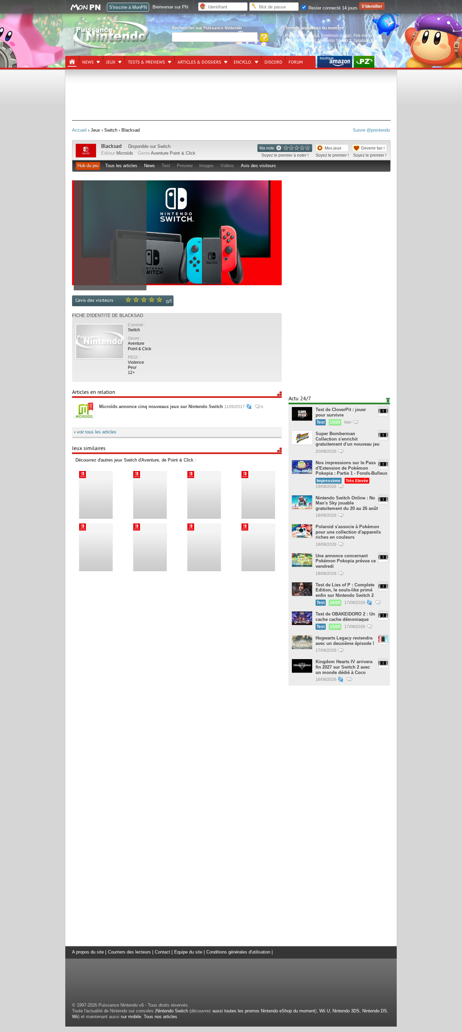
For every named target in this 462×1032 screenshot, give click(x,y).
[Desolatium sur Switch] (204, 495)
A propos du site (88, 952)
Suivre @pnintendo (371, 130)
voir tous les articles (96, 431)
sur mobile (131, 1016)
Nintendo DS (374, 1010)
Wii (75, 1016)
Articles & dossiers (199, 62)
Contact (162, 952)
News (88, 62)
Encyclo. (243, 62)
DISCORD (273, 62)
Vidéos (227, 165)
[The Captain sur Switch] (258, 495)
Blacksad (111, 146)
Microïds (124, 153)
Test (166, 165)
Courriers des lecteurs (129, 952)
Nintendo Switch (172, 1010)
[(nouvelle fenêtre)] (334, 62)
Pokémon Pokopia (302, 35)
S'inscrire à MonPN (128, 7)
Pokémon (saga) (336, 35)
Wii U (324, 1010)
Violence (136, 362)
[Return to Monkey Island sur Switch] (150, 495)
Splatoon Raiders (369, 40)
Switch (163, 146)
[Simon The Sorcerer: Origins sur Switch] (258, 547)
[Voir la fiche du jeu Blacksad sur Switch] (86, 155)
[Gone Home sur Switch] (204, 547)
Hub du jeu (87, 165)
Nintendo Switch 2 (334, 40)
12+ (131, 372)
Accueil (79, 130)
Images (206, 165)
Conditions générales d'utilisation (238, 952)
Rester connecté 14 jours (332, 7)
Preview (184, 165)
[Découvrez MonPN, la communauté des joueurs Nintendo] (88, 9)
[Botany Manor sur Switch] (150, 547)
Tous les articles (121, 165)
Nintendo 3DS (346, 1010)
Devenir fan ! (373, 148)
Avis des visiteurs (258, 165)
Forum (295, 62)
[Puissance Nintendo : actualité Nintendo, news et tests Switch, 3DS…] (111, 47)
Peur (132, 367)
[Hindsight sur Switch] (95, 495)
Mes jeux (333, 148)
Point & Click (182, 153)
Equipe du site (188, 952)
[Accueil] (72, 62)
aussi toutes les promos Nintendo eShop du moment (263, 1010)
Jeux (110, 62)
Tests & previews (146, 62)
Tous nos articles (160, 1016)
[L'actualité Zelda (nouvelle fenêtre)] (364, 62)
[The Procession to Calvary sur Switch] (95, 547)
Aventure (159, 153)
